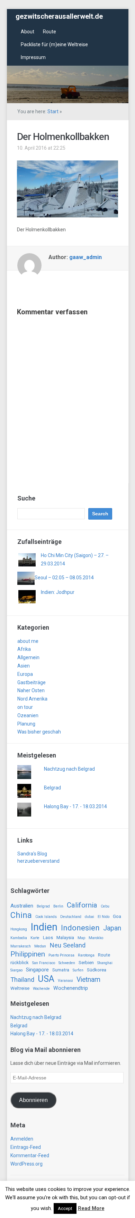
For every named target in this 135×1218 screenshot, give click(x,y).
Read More (91, 1208)
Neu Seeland (68, 945)
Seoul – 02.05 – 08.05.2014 (64, 578)
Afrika (24, 649)
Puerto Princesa (61, 955)
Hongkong (18, 929)
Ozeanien (27, 715)
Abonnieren (33, 1100)
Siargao (16, 970)
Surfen (78, 970)
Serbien (86, 962)
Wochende (41, 988)
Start (52, 111)
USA (46, 979)
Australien (21, 906)
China (21, 915)
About (27, 31)
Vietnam (88, 980)
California (82, 905)
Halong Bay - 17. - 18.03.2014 (75, 806)
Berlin (58, 906)
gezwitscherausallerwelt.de (59, 16)
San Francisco (43, 963)
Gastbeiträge (31, 682)
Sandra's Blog (32, 853)
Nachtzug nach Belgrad (69, 769)
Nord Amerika (32, 699)
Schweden (66, 963)
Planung (26, 724)
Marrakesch (20, 946)
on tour (25, 707)
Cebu (105, 906)
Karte (34, 938)
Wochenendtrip (70, 988)
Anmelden (21, 1139)
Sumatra (60, 969)
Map (81, 938)
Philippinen (27, 954)
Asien (23, 666)
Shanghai (104, 963)
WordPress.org (26, 1164)
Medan (40, 946)
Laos (48, 937)
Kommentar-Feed (29, 1155)
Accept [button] (65, 1208)
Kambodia (18, 938)
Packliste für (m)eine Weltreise (54, 44)
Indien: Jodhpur (57, 592)
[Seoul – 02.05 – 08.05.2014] (26, 578)
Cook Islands (46, 916)
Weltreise (19, 988)
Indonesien (80, 928)
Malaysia (65, 937)
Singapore (37, 970)
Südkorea (96, 969)
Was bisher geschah (39, 732)
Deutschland (70, 916)
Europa (25, 674)
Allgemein (28, 657)
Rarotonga (86, 955)
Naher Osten (31, 690)
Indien (43, 927)
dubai (89, 916)
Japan (112, 928)
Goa (117, 916)
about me (27, 641)
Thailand (22, 980)
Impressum (33, 57)
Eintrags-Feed (25, 1147)
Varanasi (65, 980)
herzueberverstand (38, 861)
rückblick (19, 962)
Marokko (96, 938)
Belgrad (52, 787)
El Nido (103, 916)
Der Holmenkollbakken (63, 136)
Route (49, 31)
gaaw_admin (85, 257)
